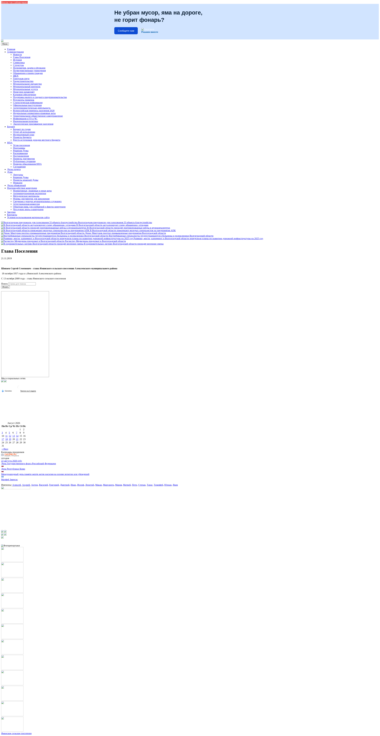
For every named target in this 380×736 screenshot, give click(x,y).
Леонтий (89, 485)
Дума (9, 172)
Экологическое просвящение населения (33, 124)
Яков (175, 485)
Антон (34, 485)
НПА (9, 142)
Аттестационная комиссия (26, 204)
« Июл (5, 449)
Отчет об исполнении (24, 132)
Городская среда (21, 78)
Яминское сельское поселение (16, 733)
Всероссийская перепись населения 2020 (33, 110)
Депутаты (18, 174)
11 (6, 436)
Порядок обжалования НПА (27, 164)
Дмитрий (64, 485)
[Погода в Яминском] (19, 388)
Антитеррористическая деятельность (31, 108)
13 (13, 436)
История (17, 60)
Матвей (127, 485)
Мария (118, 485)
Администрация (15, 52)
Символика (19, 62)
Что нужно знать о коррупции (28, 209)
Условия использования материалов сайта (28, 217)
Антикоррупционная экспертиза (29, 193)
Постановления (21, 156)
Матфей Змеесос (9, 479)
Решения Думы (20, 150)
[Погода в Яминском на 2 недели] (28, 391)
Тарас (150, 485)
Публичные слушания (24, 161)
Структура (18, 65)
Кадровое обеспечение (24, 94)
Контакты (12, 214)
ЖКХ (16, 76)
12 (10, 436)
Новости (17, 54)
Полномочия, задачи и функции (29, 68)
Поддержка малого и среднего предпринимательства (40, 97)
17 (3, 439)
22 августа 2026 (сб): (11, 461)
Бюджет (11, 126)
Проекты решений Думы (25, 180)
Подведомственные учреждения (29, 70)
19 (10, 439)
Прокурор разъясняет (24, 92)
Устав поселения (21, 145)
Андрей (26, 485)
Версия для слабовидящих (14, 2)
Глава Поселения (21, 57)
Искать (5, 287)
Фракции (17, 182)
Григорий (54, 485)
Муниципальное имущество (27, 84)
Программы (19, 148)
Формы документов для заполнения (31, 198)
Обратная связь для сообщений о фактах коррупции (39, 206)
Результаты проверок (23, 100)
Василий (43, 485)
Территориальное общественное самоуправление (38, 116)
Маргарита (108, 485)
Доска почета (14, 169)
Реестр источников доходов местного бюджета (36, 140)
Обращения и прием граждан (28, 73)
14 (17, 436)
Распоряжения (20, 153)
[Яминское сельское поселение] (2, 41)
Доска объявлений (16, 185)
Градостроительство (23, 81)
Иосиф (80, 485)
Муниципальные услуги (25, 89)
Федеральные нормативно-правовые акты (34, 113)
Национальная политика (25, 121)
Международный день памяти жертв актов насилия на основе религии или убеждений (45, 474)
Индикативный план (23, 134)
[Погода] (6, 391)
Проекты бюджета (22, 137)
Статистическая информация (27, 102)
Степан (142, 485)
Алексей (16, 485)
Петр (134, 485)
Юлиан (168, 485)
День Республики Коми (13, 469)
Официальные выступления (27, 105)
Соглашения (19, 166)
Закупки (11, 212)
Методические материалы (26, 196)
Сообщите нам (126, 31)
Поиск (4, 283)
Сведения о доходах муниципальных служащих (37, 201)
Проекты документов (24, 158)
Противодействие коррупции (22, 188)
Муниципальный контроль (26, 86)
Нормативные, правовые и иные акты (32, 190)
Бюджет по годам (22, 129)
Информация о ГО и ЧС (25, 118)
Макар (98, 485)
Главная (11, 49)
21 (17, 439)
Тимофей (158, 485)
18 (6, 439)
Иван (73, 485)
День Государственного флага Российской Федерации (28, 463)
